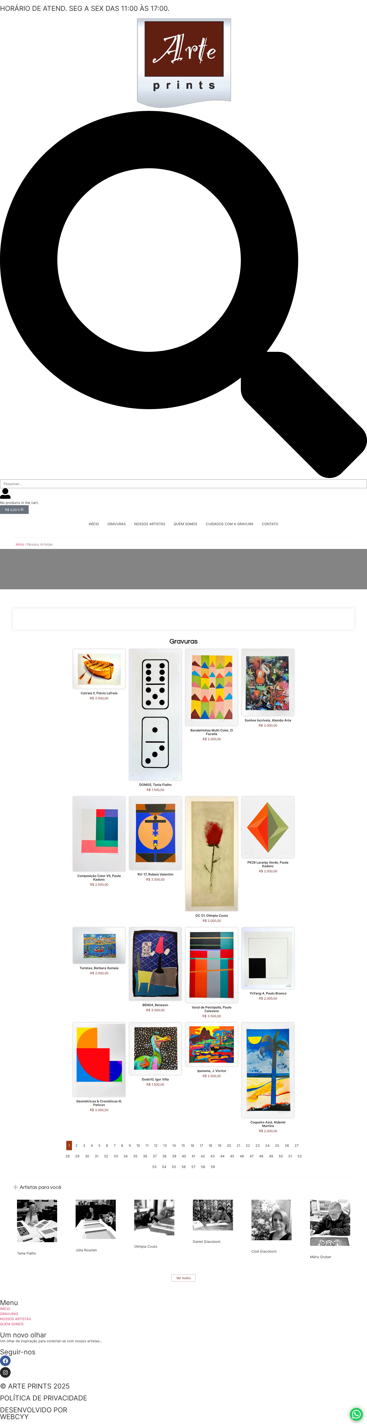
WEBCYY (14, 1417)
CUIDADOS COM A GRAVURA (229, 524)
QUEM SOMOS (185, 524)
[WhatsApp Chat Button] (356, 1414)
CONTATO (270, 524)
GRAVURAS (116, 524)
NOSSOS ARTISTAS (149, 524)
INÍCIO (94, 524)
